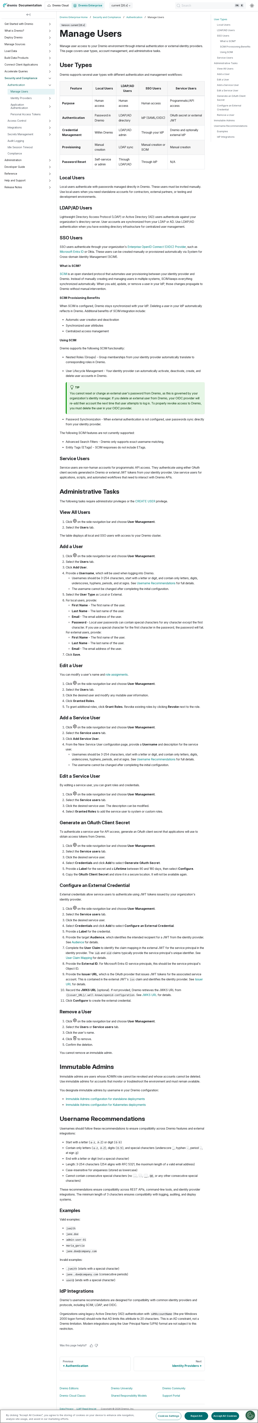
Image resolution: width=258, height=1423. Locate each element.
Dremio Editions (69, 1388)
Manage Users (19, 91)
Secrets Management (20, 134)
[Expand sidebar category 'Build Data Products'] (50, 58)
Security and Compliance (21, 78)
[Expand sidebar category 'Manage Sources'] (50, 44)
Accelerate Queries (16, 71)
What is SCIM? (228, 41)
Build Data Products (17, 57)
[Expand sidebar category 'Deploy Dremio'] (50, 37)
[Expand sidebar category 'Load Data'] (50, 51)
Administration (13, 160)
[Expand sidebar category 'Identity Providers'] (50, 98)
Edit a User (223, 79)
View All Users (225, 68)
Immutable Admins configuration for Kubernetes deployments (106, 1105)
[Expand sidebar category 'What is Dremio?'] (50, 30)
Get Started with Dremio (19, 23)
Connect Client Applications (21, 64)
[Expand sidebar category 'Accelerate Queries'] (50, 71)
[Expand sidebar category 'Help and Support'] (50, 180)
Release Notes (13, 187)
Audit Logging (16, 140)
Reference (11, 173)
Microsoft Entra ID (72, 252)
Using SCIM (226, 52)
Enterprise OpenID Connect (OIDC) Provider (156, 247)
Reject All (196, 1415)
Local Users (223, 24)
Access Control (17, 120)
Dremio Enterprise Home (74, 17)
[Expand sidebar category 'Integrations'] (50, 127)
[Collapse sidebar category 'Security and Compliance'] (50, 78)
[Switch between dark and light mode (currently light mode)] (252, 6)
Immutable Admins (224, 120)
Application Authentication (19, 106)
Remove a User (225, 115)
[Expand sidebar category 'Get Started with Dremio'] (50, 24)
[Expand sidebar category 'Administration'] (50, 160)
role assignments (117, 674)
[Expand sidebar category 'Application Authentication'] (50, 106)
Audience (78, 942)
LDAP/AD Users (226, 30)
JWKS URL (149, 995)
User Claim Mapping (79, 958)
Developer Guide (15, 166)
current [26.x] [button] (119, 5)
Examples (222, 131)
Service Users (225, 57)
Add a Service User (228, 85)
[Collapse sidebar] (28, 15)
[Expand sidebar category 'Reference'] (50, 173)
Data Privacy (66, 1409)
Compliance (15, 153)
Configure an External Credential (229, 107)
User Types (220, 19)
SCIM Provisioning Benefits (235, 46)
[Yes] (91, 1345)
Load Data (11, 51)
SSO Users (223, 35)
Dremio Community (173, 1388)
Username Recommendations (156, 583)
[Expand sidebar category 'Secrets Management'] (50, 134)
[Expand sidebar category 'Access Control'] (50, 120)
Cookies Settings (168, 1415)
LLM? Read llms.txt (86, 1409)
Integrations (15, 127)
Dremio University (122, 1388)
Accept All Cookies (225, 1415)
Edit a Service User (227, 90)
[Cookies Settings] (250, 1415)
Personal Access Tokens (26, 114)
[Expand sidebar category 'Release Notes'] (50, 187)
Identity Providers (21, 98)
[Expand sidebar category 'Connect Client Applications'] (50, 64)
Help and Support (15, 180)
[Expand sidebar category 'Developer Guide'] (50, 167)
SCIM (63, 274)
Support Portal (171, 1395)
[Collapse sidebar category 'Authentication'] (50, 85)
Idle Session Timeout (20, 147)
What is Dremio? (14, 30)
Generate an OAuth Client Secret (231, 98)
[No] (96, 1345)
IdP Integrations (226, 136)
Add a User (223, 74)
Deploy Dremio (14, 37)
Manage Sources (15, 44)
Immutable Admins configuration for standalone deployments (105, 1099)
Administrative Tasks (226, 63)
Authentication (16, 84)
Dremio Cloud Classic (73, 1395)
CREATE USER (145, 501)
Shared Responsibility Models (129, 1395)
